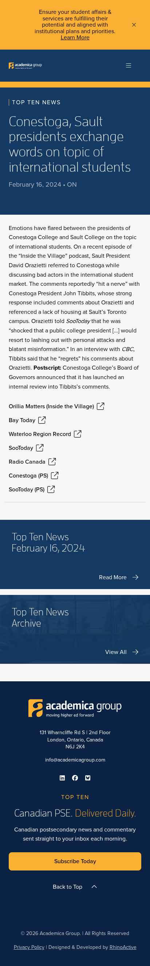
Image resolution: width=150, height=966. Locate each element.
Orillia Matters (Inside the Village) (51, 406)
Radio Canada (27, 462)
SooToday (21, 448)
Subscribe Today (75, 861)
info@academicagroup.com (75, 760)
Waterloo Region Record (40, 434)
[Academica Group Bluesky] (87, 778)
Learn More (75, 37)
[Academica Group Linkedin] (62, 778)
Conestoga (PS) (28, 475)
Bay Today (22, 420)
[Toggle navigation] (128, 65)
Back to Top (67, 887)
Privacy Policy (29, 947)
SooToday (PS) (26, 489)
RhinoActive (123, 947)
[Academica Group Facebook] (75, 778)
